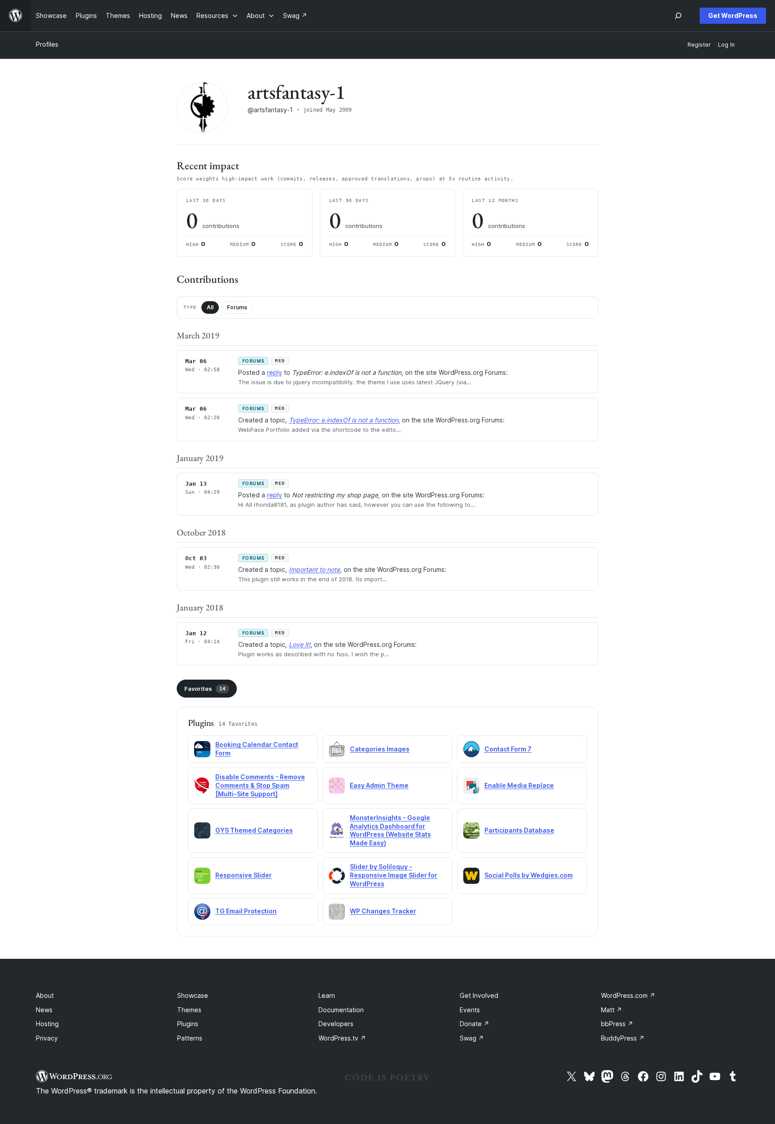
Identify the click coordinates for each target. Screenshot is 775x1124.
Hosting (47, 1023)
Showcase (192, 995)
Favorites (205, 688)
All (210, 307)
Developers (335, 1023)
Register (699, 44)
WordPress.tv (342, 1038)
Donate (474, 1023)
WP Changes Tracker (383, 911)
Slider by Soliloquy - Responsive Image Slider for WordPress (393, 875)
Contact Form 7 (507, 749)
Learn (326, 995)
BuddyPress (622, 1038)
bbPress (617, 1023)
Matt (611, 1010)
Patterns (189, 1038)
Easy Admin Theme (379, 785)
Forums (237, 307)
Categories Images (379, 749)
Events (470, 1010)
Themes (189, 1010)
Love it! (299, 644)
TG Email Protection (246, 911)
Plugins (187, 1023)
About (45, 995)
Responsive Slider (243, 875)
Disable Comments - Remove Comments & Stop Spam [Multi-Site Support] (260, 785)
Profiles (47, 44)
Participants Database (519, 830)
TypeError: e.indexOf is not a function (343, 420)
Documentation (341, 1010)
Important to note (314, 569)
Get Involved (479, 995)
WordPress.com (628, 995)
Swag (472, 1038)
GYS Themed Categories (254, 830)
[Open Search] (678, 15)
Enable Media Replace (519, 785)
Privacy (47, 1038)
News (44, 1010)
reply (274, 372)
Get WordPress (733, 15)
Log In (726, 44)
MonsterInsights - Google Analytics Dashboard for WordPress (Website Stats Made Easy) (390, 830)
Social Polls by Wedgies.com (528, 875)
